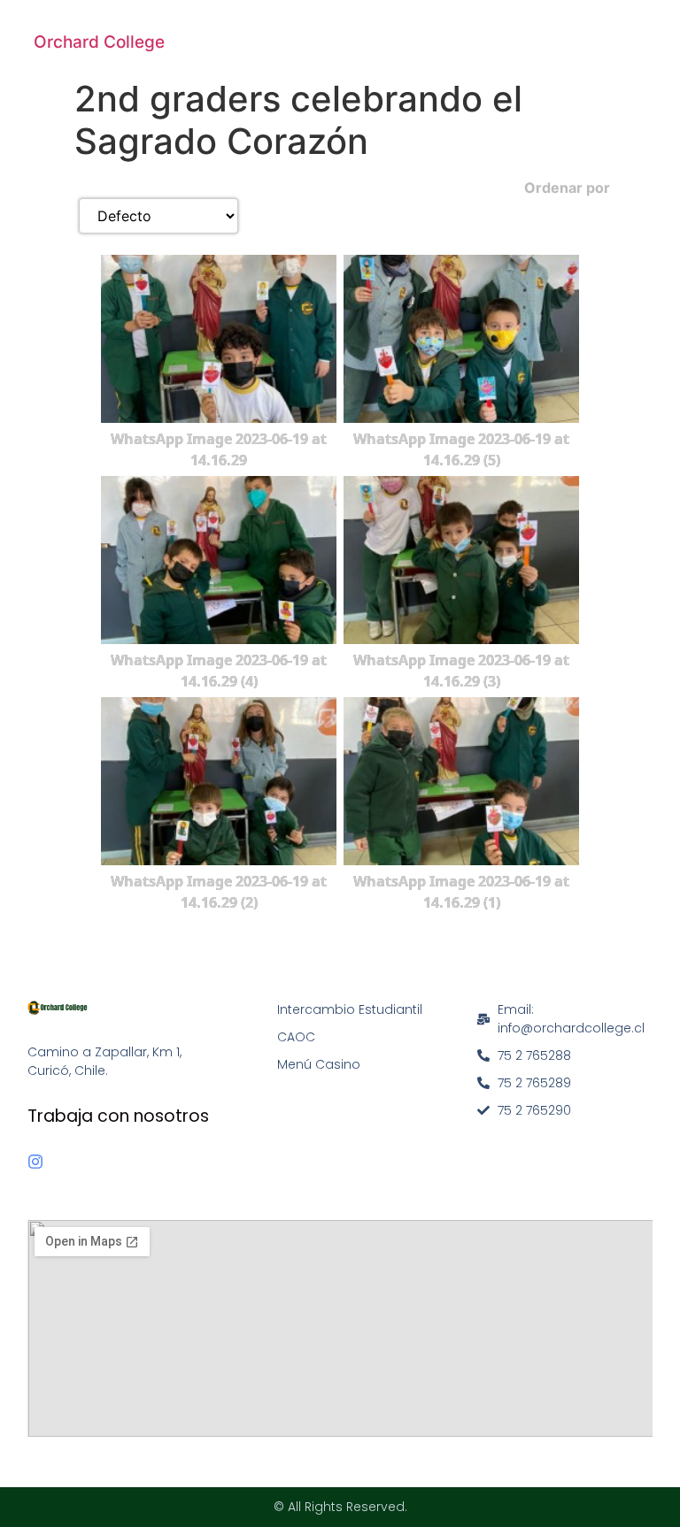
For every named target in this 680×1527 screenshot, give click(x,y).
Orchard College (99, 42)
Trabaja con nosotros (118, 1116)
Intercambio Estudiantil (349, 1009)
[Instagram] (35, 1162)
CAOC (296, 1037)
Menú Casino (318, 1064)
